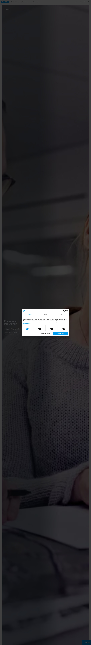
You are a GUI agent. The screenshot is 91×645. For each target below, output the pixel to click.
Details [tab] (45, 314)
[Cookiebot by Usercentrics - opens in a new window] (63, 311)
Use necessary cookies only (45, 333)
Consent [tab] (29, 314)
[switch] (39, 329)
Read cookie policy (26, 323)
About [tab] (61, 314)
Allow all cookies (60, 333)
